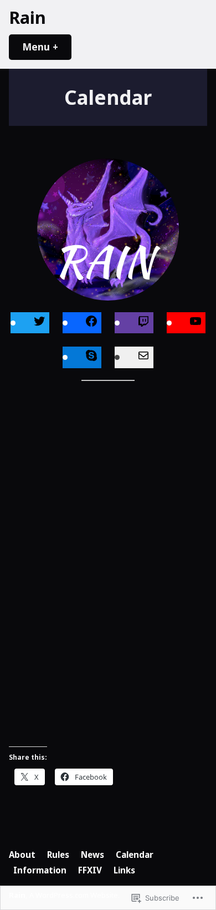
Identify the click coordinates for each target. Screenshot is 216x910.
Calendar (134, 854)
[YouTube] (195, 322)
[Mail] (143, 356)
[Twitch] (143, 322)
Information (39, 870)
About (22, 854)
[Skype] (91, 356)
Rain (27, 17)
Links (124, 870)
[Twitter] (39, 322)
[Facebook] (91, 322)
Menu (46, 46)
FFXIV (90, 870)
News (92, 854)
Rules (58, 854)
